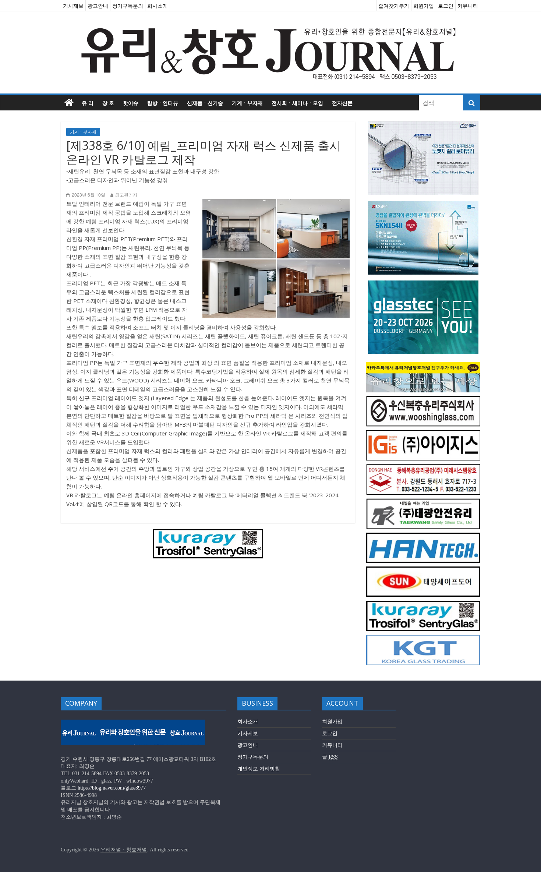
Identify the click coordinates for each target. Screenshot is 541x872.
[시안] (423, 502)
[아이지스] (423, 434)
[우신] (423, 399)
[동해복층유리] (423, 468)
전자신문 (342, 102)
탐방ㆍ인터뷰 (162, 102)
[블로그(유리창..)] (423, 365)
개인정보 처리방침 (258, 769)
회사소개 (157, 5)
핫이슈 (130, 102)
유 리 (87, 102)
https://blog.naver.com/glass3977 (112, 788)
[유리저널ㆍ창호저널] (69, 102)
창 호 (108, 102)
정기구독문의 (127, 5)
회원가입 (423, 5)
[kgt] (423, 638)
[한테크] (423, 536)
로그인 (445, 5)
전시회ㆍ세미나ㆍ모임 (297, 102)
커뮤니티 (467, 5)
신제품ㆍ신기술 (205, 102)
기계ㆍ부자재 (247, 102)
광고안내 (98, 5)
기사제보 (73, 5)
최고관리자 (126, 195)
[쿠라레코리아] (208, 533)
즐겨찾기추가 (393, 5)
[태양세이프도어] (423, 570)
